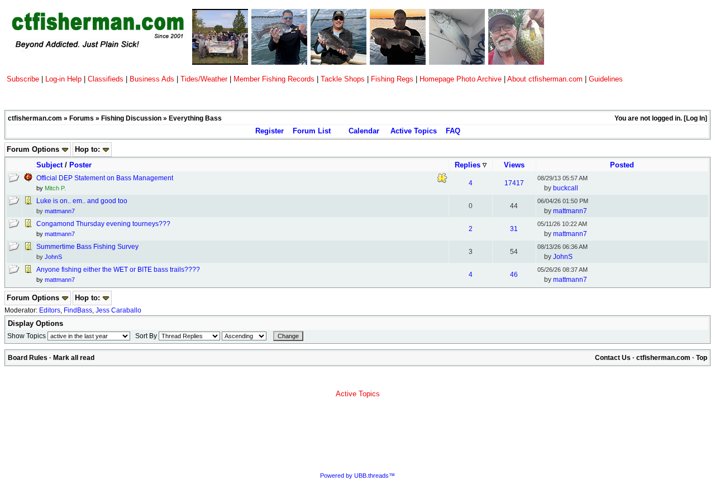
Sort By (146, 336)
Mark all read (73, 358)
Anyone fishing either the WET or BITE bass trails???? (118, 269)
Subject (49, 165)
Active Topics (413, 131)
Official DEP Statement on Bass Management (104, 178)
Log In (695, 118)
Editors (49, 310)
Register (269, 131)
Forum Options (34, 149)
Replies (469, 165)
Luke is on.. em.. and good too (81, 201)
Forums (81, 118)
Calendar (364, 131)
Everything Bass (195, 118)
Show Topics (26, 336)
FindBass (78, 310)
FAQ (453, 131)
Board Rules (27, 358)
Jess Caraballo (118, 310)
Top (701, 358)
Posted (622, 165)
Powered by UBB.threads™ (357, 475)
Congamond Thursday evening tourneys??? (103, 224)
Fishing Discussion (131, 118)
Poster (80, 165)
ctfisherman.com (35, 118)
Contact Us (613, 358)
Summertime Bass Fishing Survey (87, 247)
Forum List (312, 131)
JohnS (53, 256)
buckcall (565, 188)
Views (514, 165)
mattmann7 (60, 211)
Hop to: (88, 149)
